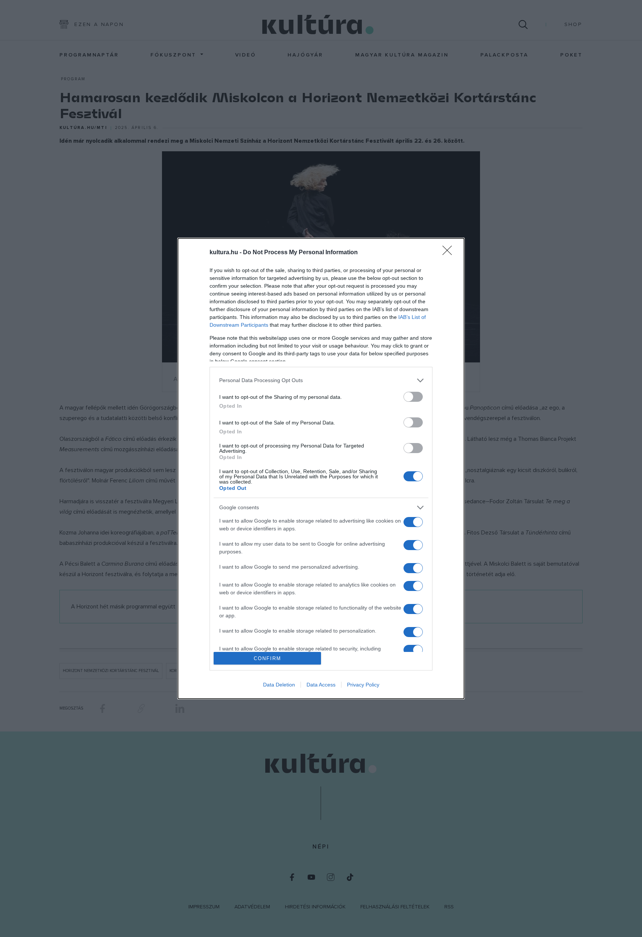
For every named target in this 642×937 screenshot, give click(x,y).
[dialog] (321, 468)
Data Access (321, 685)
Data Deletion (279, 685)
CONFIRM (267, 658)
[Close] (449, 253)
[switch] (413, 397)
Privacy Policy (363, 685)
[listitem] (321, 380)
